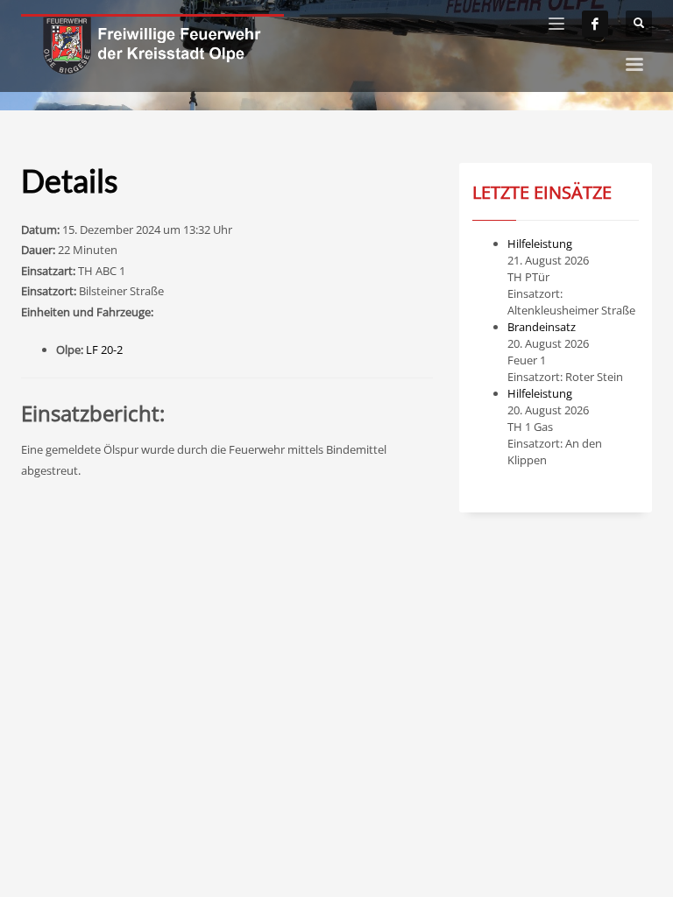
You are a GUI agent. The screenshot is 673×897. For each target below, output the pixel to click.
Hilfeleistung (539, 243)
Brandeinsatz (541, 327)
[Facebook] (595, 24)
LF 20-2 (104, 349)
